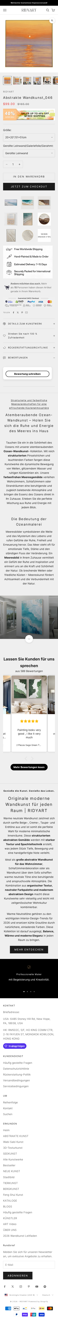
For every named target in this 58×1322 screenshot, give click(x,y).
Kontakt (8, 1108)
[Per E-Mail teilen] (26, 312)
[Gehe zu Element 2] (17, 80)
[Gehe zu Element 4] (37, 80)
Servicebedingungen (16, 1086)
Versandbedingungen (16, 1080)
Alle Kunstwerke (13, 1159)
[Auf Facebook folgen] (4, 1286)
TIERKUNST (10, 1183)
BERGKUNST (11, 1188)
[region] (29, 975)
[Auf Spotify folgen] (44, 1286)
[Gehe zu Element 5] (47, 80)
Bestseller (9, 1165)
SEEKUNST (10, 1153)
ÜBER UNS (10, 1230)
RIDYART (8, 91)
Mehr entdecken (29, 949)
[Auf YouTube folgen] (36, 1286)
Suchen (7, 1114)
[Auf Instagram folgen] (20, 1286)
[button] (26, 759)
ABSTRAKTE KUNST (15, 1136)
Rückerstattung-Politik (17, 1074)
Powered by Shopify (38, 1301)
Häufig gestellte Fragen (17, 1062)
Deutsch (46, 1295)
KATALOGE (10, 1200)
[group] (29, 617)
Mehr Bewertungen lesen (29, 767)
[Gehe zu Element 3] (27, 80)
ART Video (9, 1224)
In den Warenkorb (29, 176)
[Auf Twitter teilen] (18, 312)
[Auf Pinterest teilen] (22, 312)
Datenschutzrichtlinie (16, 1068)
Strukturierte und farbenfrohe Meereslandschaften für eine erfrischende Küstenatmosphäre (29, 404)
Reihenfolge (10, 1102)
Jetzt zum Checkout (29, 186)
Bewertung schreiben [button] (27, 373)
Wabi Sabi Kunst (13, 1141)
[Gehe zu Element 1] (7, 80)
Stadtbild (9, 1177)
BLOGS (7, 1206)
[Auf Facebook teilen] (13, 312)
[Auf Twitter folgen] (12, 1286)
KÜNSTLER (10, 1218)
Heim (6, 1130)
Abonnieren (18, 1275)
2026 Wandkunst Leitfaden (20, 1235)
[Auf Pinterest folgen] (28, 1286)
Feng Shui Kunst (13, 1194)
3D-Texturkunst (12, 1147)
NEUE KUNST (11, 1171)
